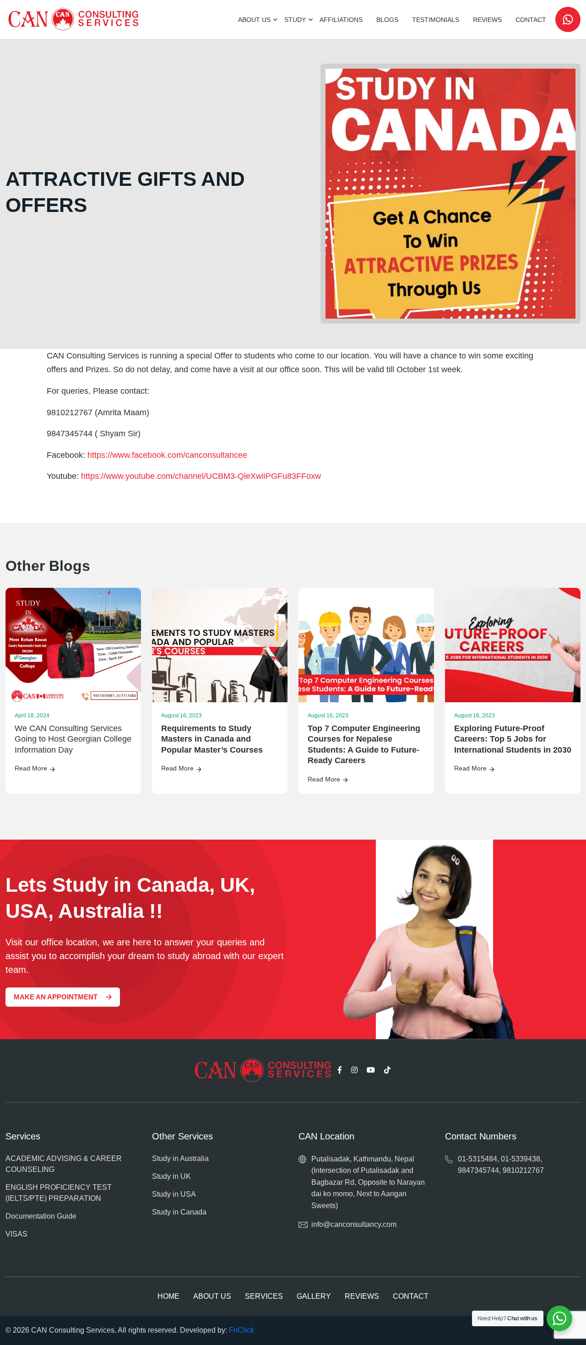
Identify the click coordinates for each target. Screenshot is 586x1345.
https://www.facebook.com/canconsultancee (167, 455)
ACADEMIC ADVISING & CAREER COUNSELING (63, 1164)
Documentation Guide (40, 1216)
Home (168, 1296)
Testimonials (435, 19)
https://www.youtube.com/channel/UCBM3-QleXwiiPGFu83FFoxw (201, 476)
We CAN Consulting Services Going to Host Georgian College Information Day (73, 739)
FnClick (241, 1330)
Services (264, 1296)
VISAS (16, 1234)
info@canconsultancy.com (353, 1224)
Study (295, 19)
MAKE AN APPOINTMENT (56, 997)
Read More (31, 768)
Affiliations (341, 19)
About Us (254, 19)
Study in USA (174, 1194)
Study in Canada (179, 1212)
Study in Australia (180, 1158)
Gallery (314, 1296)
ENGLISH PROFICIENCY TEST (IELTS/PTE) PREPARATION (58, 1192)
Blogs (387, 19)
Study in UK (171, 1176)
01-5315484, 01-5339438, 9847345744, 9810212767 (501, 1165)
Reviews (487, 19)
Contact (530, 19)
